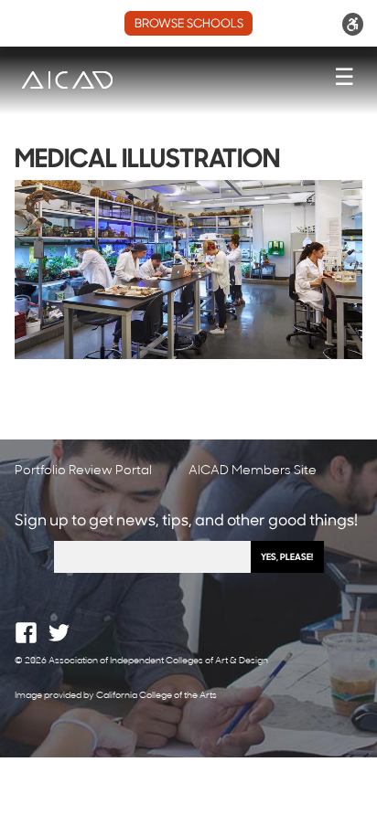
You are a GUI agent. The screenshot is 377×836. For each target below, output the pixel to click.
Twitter (59, 632)
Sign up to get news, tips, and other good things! (186, 521)
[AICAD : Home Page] (66, 80)
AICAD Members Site (252, 471)
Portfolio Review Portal (83, 471)
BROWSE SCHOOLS (189, 24)
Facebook (26, 632)
